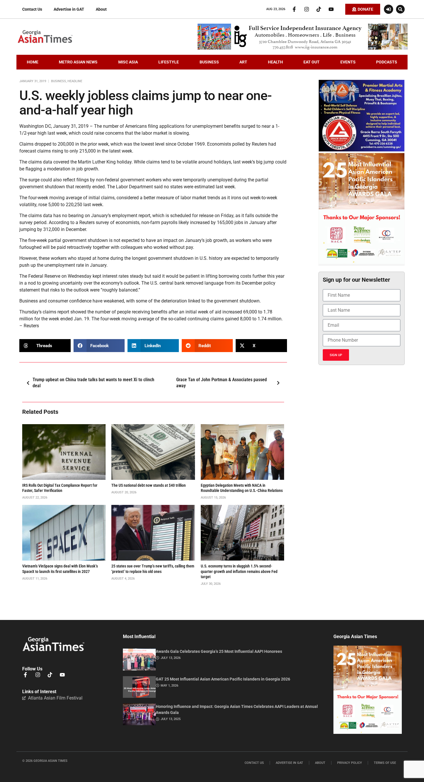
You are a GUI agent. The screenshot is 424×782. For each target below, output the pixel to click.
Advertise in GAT (69, 9)
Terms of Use (385, 763)
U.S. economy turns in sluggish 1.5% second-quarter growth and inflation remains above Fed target (239, 571)
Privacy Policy (349, 763)
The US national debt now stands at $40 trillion (148, 485)
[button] (400, 9)
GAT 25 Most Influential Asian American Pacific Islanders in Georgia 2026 (223, 679)
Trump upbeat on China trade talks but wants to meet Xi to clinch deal (93, 382)
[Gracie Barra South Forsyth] (361, 150)
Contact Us (32, 9)
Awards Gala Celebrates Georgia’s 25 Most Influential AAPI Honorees (219, 651)
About (101, 9)
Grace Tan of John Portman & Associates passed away (221, 382)
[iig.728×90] (303, 48)
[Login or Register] (388, 9)
